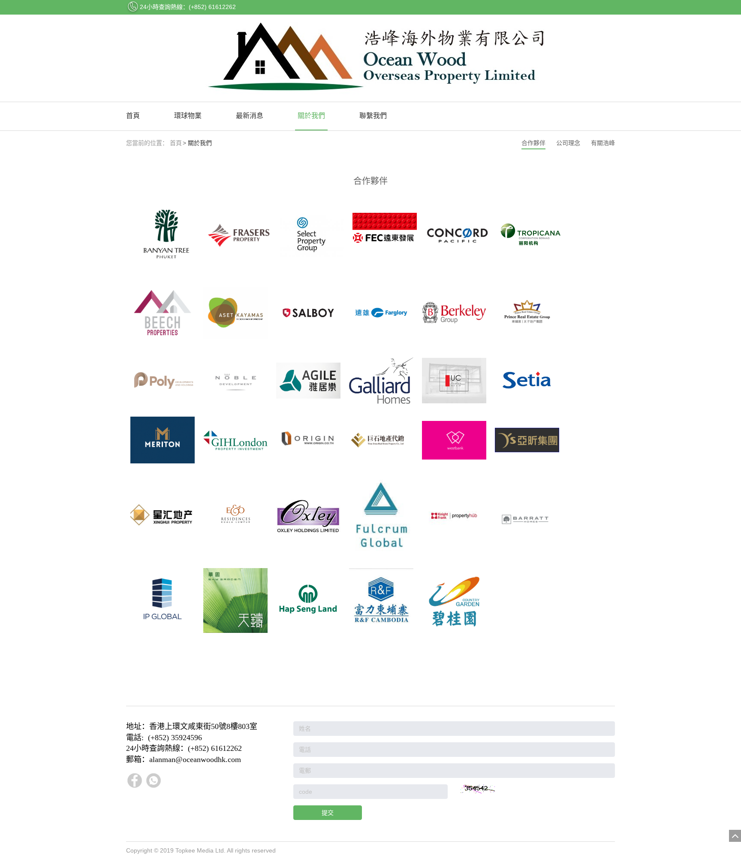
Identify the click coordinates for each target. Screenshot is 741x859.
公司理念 (568, 142)
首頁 (133, 115)
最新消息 (249, 115)
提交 (328, 812)
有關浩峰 (603, 142)
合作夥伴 (533, 142)
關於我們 (311, 115)
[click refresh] (478, 789)
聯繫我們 (373, 115)
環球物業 (188, 115)
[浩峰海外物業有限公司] (370, 58)
